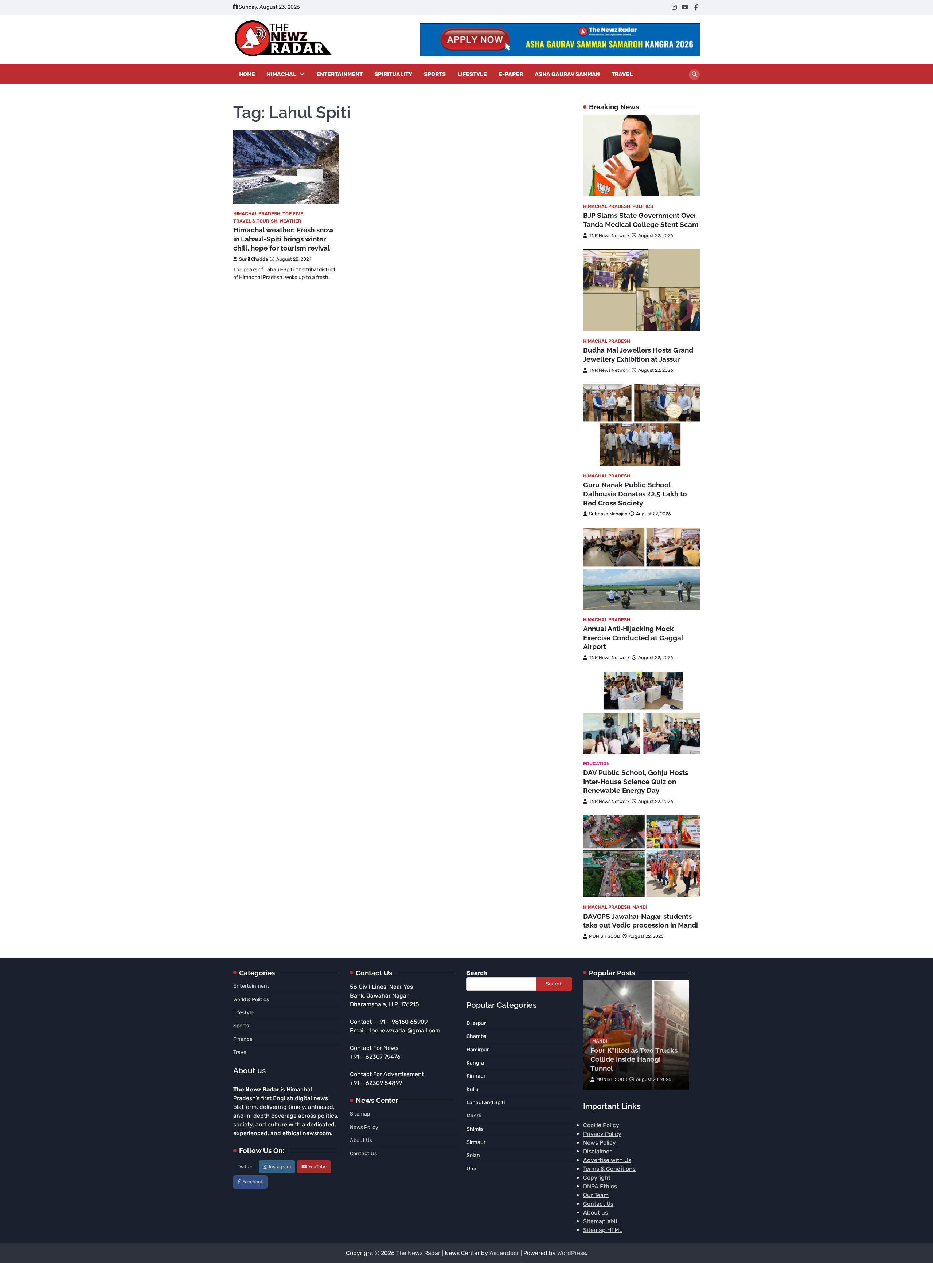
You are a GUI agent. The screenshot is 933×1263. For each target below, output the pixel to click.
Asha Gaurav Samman (567, 74)
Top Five (292, 213)
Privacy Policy (602, 1133)
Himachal (281, 74)
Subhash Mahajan (608, 513)
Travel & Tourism (255, 221)
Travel (622, 74)
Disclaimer (597, 1151)
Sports (435, 74)
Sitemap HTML (602, 1230)
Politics (642, 206)
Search (476, 972)
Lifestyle (472, 74)
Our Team (596, 1195)
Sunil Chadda (253, 259)
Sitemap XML (601, 1221)
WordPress (571, 1253)
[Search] (694, 74)
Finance (243, 1039)
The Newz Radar (418, 1253)
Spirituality (393, 74)
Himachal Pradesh (256, 213)
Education (596, 763)
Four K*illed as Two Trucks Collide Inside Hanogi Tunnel (634, 1059)
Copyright (596, 1177)
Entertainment (339, 74)
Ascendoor (504, 1253)
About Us (361, 1140)
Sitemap (360, 1114)
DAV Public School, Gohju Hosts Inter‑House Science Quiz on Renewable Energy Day (635, 781)
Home (247, 74)
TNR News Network (609, 235)
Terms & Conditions (609, 1168)
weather (290, 221)
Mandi (639, 907)
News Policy (364, 1127)
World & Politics (251, 999)
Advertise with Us (607, 1160)
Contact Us (363, 1153)
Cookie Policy (601, 1125)
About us (595, 1212)
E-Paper (511, 74)
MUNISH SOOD (604, 936)
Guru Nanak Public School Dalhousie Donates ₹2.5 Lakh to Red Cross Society (635, 494)
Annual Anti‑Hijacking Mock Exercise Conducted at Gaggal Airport (633, 638)
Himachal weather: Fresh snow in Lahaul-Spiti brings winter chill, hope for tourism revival (283, 239)
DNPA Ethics (600, 1186)
